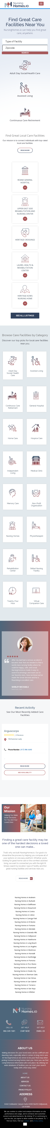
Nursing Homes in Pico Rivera (25, 964)
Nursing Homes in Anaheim (25, 897)
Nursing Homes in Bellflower (25, 904)
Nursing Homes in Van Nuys (25, 988)
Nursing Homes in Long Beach (25, 943)
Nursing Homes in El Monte (25, 922)
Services (25, 1082)
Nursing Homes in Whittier (25, 992)
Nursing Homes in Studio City (25, 971)
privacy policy (38, 1121)
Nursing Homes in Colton (25, 915)
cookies (27, 1121)
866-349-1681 (9, 1031)
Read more (25, 150)
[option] (25, 663)
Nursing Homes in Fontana (25, 925)
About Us (25, 1077)
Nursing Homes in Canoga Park (25, 918)
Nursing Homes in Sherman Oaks (25, 974)
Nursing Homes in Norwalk (25, 953)
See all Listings (25, 315)
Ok (25, 1124)
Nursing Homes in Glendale (25, 929)
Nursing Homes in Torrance (25, 985)
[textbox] (25, 41)
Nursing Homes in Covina (25, 911)
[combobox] (25, 41)
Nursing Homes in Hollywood (25, 936)
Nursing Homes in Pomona (25, 960)
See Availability (25, 772)
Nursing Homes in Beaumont (25, 908)
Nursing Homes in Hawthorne (25, 939)
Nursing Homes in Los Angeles (25, 946)
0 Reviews (19, 735)
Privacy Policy (25, 1090)
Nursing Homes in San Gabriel (25, 981)
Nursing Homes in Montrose (25, 950)
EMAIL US (41, 1031)
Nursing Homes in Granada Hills (25, 932)
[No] (47, 1118)
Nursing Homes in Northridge (25, 957)
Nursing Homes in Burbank (25, 901)
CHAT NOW (25, 1031)
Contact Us (25, 1086)
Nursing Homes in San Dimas (25, 978)
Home (25, 1073)
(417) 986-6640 (26, 750)
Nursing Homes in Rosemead (25, 967)
